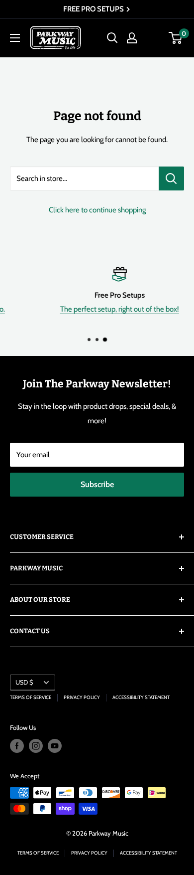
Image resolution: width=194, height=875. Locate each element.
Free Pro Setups (101, 295)
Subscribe (97, 484)
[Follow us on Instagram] (36, 746)
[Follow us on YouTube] (55, 746)
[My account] (132, 37)
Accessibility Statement (141, 697)
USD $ (24, 682)
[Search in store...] (171, 178)
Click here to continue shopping (97, 209)
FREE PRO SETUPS (94, 8)
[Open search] (112, 37)
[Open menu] (15, 38)
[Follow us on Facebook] (17, 746)
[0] (176, 38)
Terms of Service (30, 697)
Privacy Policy (82, 697)
